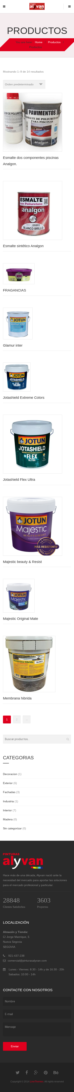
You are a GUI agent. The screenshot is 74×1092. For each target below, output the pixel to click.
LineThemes (36, 1081)
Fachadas (9, 792)
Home (38, 42)
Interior (7, 810)
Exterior (8, 783)
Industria (8, 801)
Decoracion (10, 774)
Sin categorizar (12, 828)
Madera (8, 819)
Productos (54, 42)
